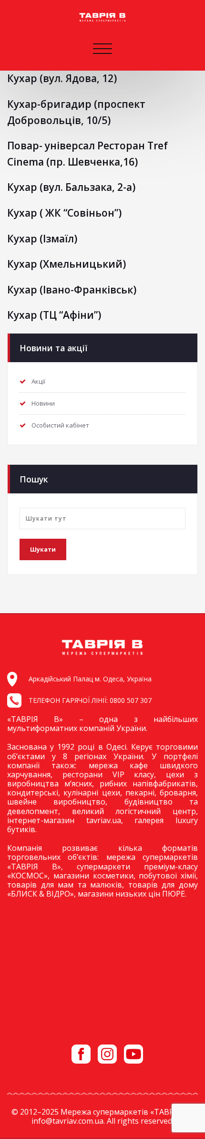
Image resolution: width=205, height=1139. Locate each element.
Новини (43, 403)
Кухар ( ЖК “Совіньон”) (64, 212)
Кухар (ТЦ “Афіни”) (54, 315)
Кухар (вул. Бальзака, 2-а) (71, 187)
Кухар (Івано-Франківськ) (71, 289)
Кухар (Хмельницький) (66, 264)
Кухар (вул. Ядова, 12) (62, 78)
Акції (38, 381)
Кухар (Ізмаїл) (42, 238)
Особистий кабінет (60, 425)
